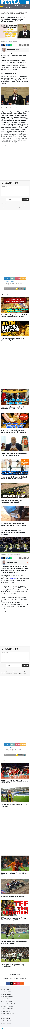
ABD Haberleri (6, 1011)
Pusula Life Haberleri (8, 999)
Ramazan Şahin (11, 49)
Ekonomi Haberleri (7, 1016)
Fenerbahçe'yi (12, 578)
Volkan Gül (10, 562)
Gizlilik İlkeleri (23, 978)
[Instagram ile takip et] (27, 562)
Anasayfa (5, 12)
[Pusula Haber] (10, 2)
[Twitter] (4, 45)
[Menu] (27, 2)
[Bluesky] (6, 45)
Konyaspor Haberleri (8, 996)
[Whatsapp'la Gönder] (11, 45)
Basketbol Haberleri (8, 1006)
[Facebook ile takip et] (8, 983)
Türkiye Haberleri (7, 989)
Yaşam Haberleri (7, 1023)
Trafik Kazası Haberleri (8, 1013)
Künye (11, 978)
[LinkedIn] (9, 45)
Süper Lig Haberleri (7, 1001)
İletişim (16, 978)
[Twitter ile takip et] (11, 983)
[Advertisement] (15, 163)
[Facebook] (2, 45)
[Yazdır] (20, 45)
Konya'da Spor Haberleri (9, 1004)
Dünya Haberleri (7, 1021)
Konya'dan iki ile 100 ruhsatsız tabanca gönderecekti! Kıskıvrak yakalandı (16, 6)
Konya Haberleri (7, 994)
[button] (22, 45)
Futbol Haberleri (7, 991)
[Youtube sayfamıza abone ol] (15, 983)
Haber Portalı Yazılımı (8, 1028)
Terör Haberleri (6, 1018)
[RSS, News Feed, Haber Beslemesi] (22, 983)
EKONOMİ (11, 12)
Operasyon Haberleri (8, 1008)
